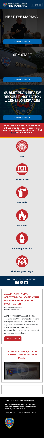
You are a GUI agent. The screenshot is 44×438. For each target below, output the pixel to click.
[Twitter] (22, 282)
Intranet (15, 409)
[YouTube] (26, 282)
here (13, 132)
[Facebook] (17, 282)
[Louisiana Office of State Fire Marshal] (16, 5)
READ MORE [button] (12, 338)
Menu (35, 5)
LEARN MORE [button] (21, 41)
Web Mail (8, 409)
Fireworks (22, 409)
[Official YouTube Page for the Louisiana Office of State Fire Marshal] (22, 371)
